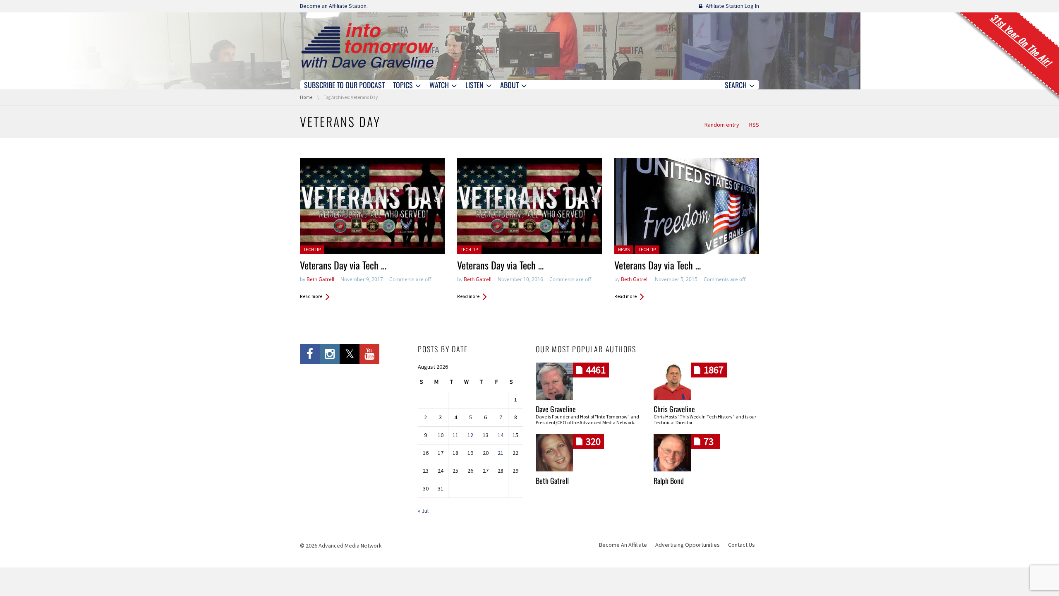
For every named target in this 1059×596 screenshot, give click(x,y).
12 (470, 435)
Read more (311, 296)
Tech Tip (312, 249)
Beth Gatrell (320, 279)
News (624, 249)
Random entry (721, 124)
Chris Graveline (674, 409)
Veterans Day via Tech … (343, 264)
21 (500, 453)
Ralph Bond (669, 480)
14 (500, 435)
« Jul (423, 510)
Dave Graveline (556, 409)
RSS (754, 124)
